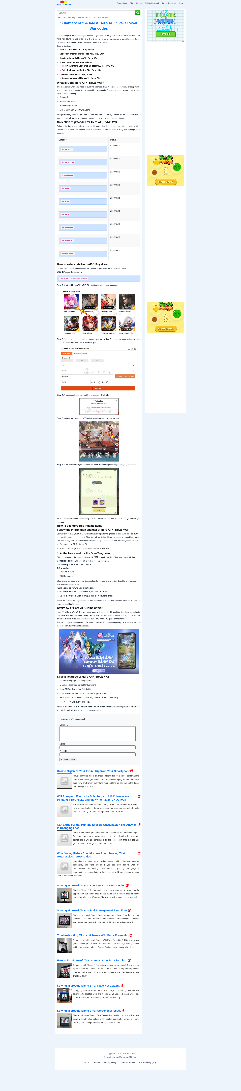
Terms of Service (127, 1063)
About (86, 1063)
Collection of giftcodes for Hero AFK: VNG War (81, 54)
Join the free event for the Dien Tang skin (81, 70)
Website (63, 751)
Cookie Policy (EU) (147, 1063)
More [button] (181, 3)
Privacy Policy (110, 1063)
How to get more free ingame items (75, 62)
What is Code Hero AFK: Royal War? (76, 50)
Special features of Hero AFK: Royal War (81, 78)
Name (62, 744)
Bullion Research (152, 3)
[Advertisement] (165, 58)
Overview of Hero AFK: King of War (76, 74)
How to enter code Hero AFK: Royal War (78, 58)
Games (139, 3)
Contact (96, 1063)
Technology (122, 3)
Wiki (131, 3)
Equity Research (169, 3)
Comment (64, 725)
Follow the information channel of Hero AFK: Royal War (88, 66)
